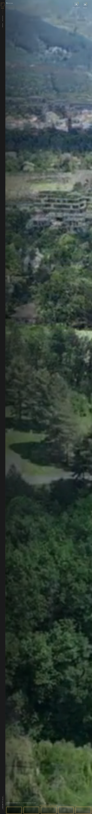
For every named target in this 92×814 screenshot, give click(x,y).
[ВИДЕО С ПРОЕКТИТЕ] (76, 4)
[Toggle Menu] (2, 4)
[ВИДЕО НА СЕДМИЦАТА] (85, 4)
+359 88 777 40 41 (2, 802)
